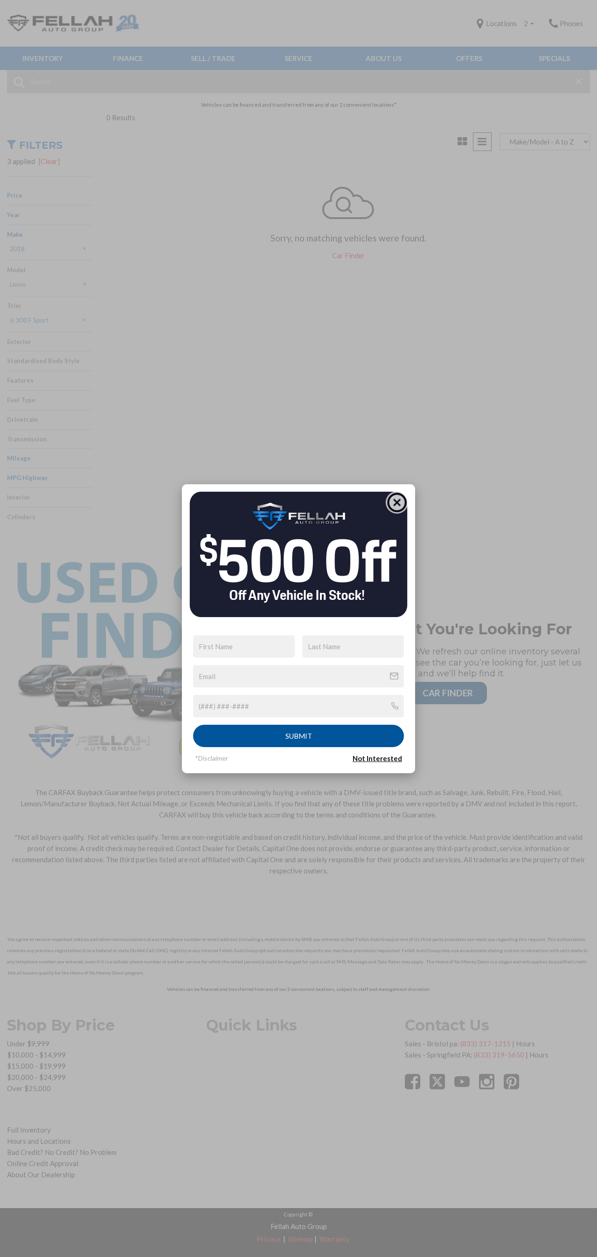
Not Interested (377, 758)
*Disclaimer (211, 758)
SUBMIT (298, 736)
